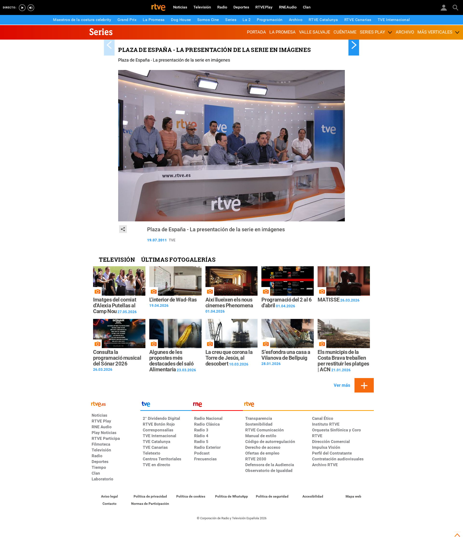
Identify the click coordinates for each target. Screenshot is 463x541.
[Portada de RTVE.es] (158, 7)
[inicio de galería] (109, 45)
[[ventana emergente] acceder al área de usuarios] (443, 7)
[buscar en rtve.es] (455, 7)
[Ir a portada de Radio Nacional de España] (217, 405)
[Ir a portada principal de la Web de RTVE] (114, 404)
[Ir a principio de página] (457, 535)
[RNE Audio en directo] (31, 8)
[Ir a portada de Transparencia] (308, 405)
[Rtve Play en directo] (22, 8)
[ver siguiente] (353, 45)
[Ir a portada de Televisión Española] (165, 405)
